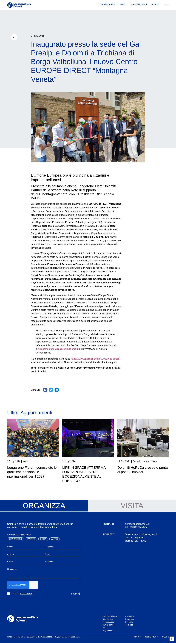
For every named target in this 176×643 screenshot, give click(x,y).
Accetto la (21, 593)
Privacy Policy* (26, 593)
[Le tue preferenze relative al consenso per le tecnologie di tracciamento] (172, 639)
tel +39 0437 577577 (136, 527)
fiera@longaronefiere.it (137, 524)
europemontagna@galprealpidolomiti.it (58, 349)
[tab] (44, 506)
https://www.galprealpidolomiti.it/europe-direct (95, 358)
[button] (45, 390)
